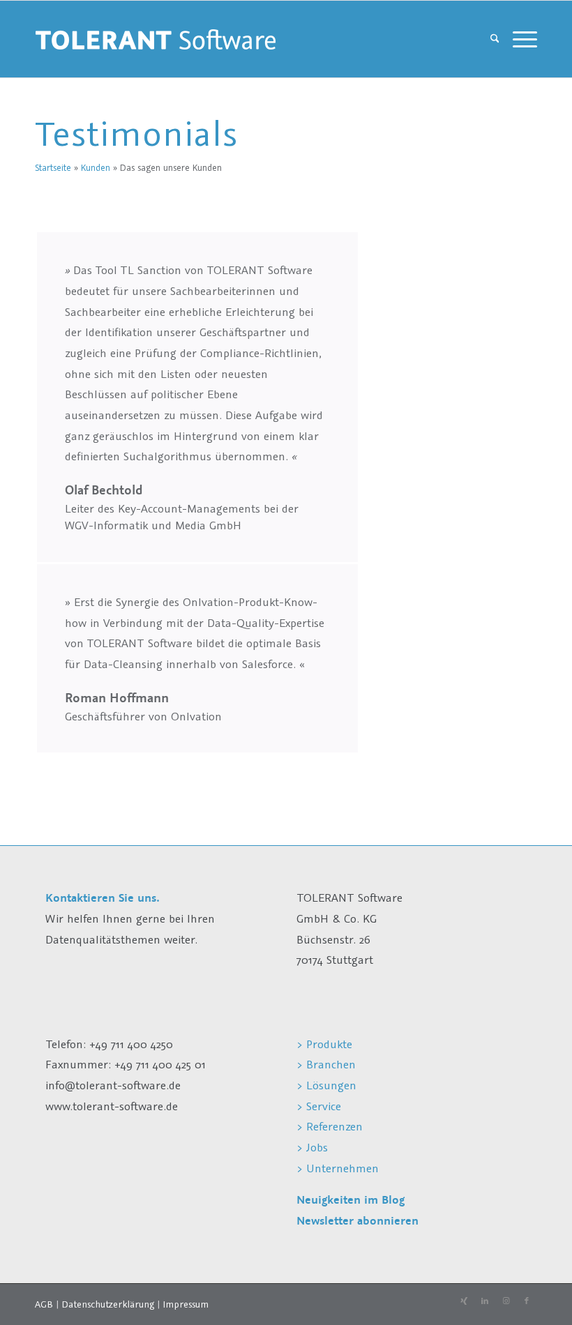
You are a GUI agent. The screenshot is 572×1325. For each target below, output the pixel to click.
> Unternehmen (337, 1168)
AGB (44, 1304)
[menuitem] (494, 39)
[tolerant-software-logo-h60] (155, 39)
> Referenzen (329, 1126)
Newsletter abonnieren (357, 1221)
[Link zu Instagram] (505, 1301)
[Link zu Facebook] (526, 1301)
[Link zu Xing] (463, 1301)
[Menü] (521, 39)
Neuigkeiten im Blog (350, 1200)
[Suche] (494, 39)
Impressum (186, 1304)
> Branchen (326, 1064)
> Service (318, 1106)
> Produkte (324, 1044)
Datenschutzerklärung (107, 1304)
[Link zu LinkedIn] (484, 1301)
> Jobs (313, 1147)
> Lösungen (326, 1085)
